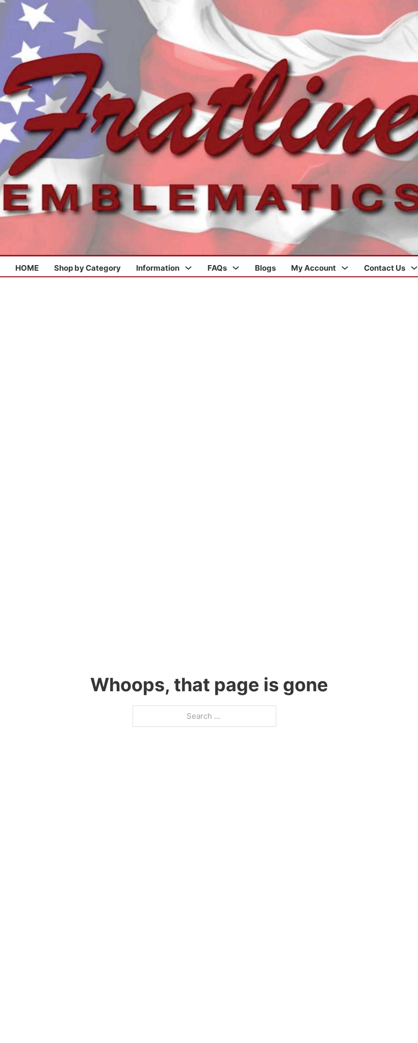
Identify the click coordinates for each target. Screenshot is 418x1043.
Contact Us (384, 268)
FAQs (217, 268)
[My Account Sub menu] (345, 268)
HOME (27, 268)
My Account (313, 268)
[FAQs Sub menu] (236, 268)
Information (157, 268)
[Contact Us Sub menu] (414, 268)
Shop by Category (87, 268)
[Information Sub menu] (188, 268)
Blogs (265, 268)
